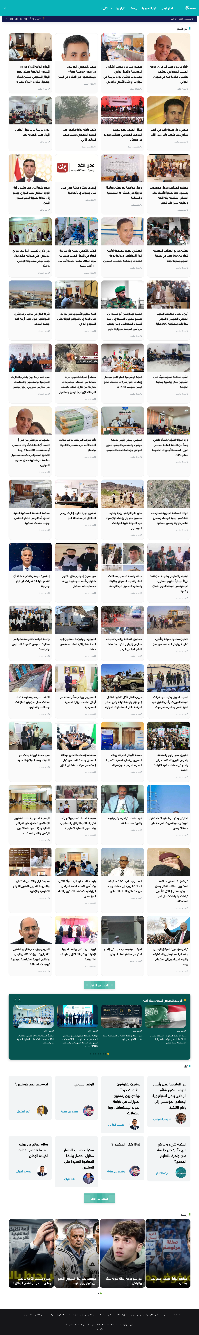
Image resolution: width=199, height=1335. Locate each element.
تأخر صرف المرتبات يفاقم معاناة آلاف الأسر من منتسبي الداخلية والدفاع (77, 444)
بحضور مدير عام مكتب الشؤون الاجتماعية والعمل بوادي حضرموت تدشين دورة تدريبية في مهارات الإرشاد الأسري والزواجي (123, 74)
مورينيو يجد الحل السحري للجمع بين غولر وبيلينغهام (77, 1280)
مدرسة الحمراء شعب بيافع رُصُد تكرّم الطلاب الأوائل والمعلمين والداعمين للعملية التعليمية (78, 822)
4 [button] (100, 1054)
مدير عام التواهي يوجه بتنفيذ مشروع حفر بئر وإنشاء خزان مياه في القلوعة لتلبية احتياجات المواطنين (124, 520)
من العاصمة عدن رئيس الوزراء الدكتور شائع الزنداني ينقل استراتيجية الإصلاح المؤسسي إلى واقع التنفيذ (169, 1095)
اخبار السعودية (149, 7)
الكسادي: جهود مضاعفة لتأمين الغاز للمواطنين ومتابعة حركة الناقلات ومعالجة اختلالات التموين (122, 255)
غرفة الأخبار (162, 1173)
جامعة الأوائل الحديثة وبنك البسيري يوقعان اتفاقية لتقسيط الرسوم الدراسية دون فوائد (124, 759)
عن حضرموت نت (126, 1324)
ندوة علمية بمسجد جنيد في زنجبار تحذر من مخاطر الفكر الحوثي (123, 951)
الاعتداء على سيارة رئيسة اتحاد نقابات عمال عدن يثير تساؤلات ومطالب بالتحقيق (32, 701)
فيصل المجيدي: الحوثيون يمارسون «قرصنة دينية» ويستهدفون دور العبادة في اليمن (77, 71)
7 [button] (93, 1054)
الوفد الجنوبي (84, 1083)
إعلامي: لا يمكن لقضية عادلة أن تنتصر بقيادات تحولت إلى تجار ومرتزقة (32, 580)
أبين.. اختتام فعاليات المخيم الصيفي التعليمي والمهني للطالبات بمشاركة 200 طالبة (172, 318)
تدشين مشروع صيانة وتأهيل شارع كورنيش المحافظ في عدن (170, 641)
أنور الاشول (23, 1111)
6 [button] (95, 1054)
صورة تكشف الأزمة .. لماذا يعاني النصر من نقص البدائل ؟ (31, 1280)
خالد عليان (69, 1178)
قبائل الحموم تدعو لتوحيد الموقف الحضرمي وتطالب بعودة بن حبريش (123, 134)
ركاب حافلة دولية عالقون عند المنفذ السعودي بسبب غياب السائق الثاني (79, 134)
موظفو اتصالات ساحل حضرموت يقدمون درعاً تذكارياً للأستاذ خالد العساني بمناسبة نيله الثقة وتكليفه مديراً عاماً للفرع (169, 195)
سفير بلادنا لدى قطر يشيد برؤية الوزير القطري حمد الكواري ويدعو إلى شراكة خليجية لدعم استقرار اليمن (31, 195)
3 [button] (103, 1054)
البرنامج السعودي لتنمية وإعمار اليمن (163, 1000)
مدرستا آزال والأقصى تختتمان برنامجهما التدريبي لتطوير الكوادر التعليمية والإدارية (31, 885)
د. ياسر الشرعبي (162, 1118)
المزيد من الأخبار (99, 984)
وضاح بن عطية (70, 1111)
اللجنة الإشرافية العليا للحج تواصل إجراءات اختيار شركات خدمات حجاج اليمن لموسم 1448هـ (123, 381)
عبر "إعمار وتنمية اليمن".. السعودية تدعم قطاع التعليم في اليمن (122, 1037)
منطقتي (107, 7)
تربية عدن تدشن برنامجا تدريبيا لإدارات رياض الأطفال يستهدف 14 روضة (78, 953)
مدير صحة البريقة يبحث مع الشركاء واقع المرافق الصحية (34, 757)
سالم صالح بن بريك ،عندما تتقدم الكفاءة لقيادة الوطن (33, 1149)
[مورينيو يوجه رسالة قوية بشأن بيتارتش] (122, 1253)
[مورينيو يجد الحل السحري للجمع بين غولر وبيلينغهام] (76, 1253)
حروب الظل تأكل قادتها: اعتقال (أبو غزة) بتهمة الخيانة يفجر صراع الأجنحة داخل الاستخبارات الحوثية (123, 701)
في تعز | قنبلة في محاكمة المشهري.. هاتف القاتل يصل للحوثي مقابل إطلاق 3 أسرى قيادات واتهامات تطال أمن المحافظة (171, 890)
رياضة (134, 7)
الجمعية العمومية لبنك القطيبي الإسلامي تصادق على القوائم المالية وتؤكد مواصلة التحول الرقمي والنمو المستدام (32, 825)
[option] (165, 1025)
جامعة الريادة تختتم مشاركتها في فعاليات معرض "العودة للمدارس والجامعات (31, 643)
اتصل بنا (69, 1324)
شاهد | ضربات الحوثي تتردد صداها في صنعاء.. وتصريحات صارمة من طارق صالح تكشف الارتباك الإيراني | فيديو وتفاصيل (77, 384)
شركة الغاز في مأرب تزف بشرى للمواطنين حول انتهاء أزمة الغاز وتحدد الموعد (32, 318)
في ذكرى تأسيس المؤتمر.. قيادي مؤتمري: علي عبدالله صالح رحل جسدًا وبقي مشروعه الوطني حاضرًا (31, 258)
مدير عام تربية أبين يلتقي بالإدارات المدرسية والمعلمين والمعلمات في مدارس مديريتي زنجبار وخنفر (30, 381)
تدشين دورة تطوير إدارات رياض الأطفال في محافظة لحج (78, 515)
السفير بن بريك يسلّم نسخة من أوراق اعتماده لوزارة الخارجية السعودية (78, 701)
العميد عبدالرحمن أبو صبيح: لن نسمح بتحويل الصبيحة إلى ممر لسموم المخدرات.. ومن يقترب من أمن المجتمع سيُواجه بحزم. (124, 321)
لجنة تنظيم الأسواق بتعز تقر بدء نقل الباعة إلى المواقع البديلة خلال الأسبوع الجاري (76, 318)
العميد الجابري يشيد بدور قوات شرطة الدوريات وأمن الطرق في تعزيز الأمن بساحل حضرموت (170, 701)
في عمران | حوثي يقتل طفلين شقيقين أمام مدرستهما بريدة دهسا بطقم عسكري (79, 580)
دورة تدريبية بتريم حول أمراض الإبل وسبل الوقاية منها (32, 132)
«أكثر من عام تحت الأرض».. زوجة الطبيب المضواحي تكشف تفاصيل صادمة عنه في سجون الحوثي (169, 74)
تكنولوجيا (121, 7)
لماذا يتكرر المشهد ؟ (125, 1143)
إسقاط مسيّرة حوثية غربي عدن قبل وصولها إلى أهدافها (78, 190)
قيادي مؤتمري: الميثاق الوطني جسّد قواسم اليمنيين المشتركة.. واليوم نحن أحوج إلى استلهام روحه (170, 956)
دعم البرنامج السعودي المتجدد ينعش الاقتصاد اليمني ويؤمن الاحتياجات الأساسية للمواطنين (168, 1038)
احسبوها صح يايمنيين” (31, 1083)
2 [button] (105, 1054)
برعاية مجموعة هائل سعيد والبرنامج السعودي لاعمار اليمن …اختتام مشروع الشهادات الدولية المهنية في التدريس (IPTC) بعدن (79, 1040)
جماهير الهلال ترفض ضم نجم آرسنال (169, 1280)
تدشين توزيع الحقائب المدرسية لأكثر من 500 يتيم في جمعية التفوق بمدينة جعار (170, 255)
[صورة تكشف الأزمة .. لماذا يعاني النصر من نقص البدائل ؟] (31, 1253)
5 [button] (98, 1054)
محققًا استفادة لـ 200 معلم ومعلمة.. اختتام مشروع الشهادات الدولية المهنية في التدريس (35, 1038)
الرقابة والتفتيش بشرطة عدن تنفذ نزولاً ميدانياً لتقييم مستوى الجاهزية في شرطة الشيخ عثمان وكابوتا (169, 583)
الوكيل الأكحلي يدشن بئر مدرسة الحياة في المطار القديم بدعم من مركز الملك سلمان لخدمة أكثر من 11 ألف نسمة (77, 258)
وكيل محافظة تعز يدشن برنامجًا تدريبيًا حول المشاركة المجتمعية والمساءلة (124, 192)
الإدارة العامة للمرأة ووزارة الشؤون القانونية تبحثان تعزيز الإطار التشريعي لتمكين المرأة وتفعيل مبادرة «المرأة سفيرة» (33, 74)
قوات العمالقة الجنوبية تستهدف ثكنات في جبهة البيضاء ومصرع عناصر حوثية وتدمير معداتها (169, 517)
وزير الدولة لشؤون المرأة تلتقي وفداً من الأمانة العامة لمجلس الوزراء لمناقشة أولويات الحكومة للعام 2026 (170, 447)
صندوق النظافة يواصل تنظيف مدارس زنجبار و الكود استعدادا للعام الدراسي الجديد (124, 643)
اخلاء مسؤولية (94, 1324)
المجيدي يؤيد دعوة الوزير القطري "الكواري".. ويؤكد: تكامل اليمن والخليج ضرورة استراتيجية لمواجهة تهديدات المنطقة (30, 956)
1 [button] (108, 1054)
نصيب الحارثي (116, 1124)
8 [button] (90, 1054)
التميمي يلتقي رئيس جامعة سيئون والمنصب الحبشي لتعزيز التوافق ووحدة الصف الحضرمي (124, 444)
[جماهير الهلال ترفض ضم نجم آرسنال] (168, 1253)
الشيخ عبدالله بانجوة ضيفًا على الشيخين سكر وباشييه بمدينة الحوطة (170, 381)
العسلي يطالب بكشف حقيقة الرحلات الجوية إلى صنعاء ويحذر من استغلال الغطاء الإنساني (124, 885)
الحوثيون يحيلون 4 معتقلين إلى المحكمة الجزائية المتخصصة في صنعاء (78, 643)
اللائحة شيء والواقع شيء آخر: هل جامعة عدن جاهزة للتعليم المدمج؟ (171, 1152)
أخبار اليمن (167, 7)
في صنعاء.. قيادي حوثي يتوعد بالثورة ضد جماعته (124, 820)
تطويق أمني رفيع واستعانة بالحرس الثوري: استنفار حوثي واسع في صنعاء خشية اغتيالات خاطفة (170, 762)
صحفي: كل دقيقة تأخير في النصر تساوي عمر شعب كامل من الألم (169, 132)
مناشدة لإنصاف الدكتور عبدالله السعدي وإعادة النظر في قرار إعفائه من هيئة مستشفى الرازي (78, 759)
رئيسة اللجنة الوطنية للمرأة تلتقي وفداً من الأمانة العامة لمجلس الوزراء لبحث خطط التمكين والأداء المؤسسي (77, 888)
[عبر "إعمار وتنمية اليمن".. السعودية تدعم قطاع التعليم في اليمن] (121, 1016)
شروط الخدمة (80, 1324)
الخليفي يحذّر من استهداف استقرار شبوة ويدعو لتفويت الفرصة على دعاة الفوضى (169, 822)
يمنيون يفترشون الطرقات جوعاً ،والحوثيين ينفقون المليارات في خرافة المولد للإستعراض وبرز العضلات (124, 1098)
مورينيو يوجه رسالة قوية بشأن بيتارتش (123, 1280)
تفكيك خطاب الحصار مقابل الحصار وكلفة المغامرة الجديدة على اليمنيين (79, 1158)
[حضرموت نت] (191, 7)
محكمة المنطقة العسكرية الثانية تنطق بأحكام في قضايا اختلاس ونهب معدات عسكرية (32, 517)
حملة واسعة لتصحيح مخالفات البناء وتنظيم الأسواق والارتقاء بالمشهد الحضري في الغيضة (125, 580)
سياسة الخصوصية (109, 1324)
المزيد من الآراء (99, 1198)
